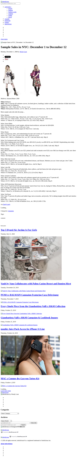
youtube (7, 19)
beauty (10, 8)
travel (10, 17)
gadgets (10, 14)
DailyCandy (6, 204)
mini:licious (8, 24)
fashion (10, 10)
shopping (11, 211)
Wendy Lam (23, 52)
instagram (7, 20)
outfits (10, 15)
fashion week (12, 12)
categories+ (8, 7)
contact (7, 22)
